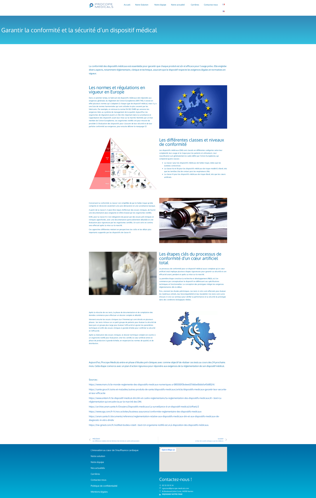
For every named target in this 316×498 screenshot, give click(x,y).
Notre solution (98, 456)
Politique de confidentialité (104, 485)
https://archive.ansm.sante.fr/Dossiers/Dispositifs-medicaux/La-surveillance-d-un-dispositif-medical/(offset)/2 (144, 406)
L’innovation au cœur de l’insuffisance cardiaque (114, 450)
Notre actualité (178, 4)
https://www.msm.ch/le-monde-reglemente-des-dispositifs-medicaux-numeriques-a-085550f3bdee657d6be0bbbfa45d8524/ (152, 384)
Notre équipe (160, 4)
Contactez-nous (211, 4)
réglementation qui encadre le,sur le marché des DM (115, 401)
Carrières (195, 4)
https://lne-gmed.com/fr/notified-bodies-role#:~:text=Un (117, 425)
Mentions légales (99, 491)
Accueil (127, 4)
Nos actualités (98, 468)
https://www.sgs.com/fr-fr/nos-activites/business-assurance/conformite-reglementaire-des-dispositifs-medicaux (145, 411)
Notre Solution (141, 4)
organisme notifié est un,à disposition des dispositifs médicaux (177, 425)
